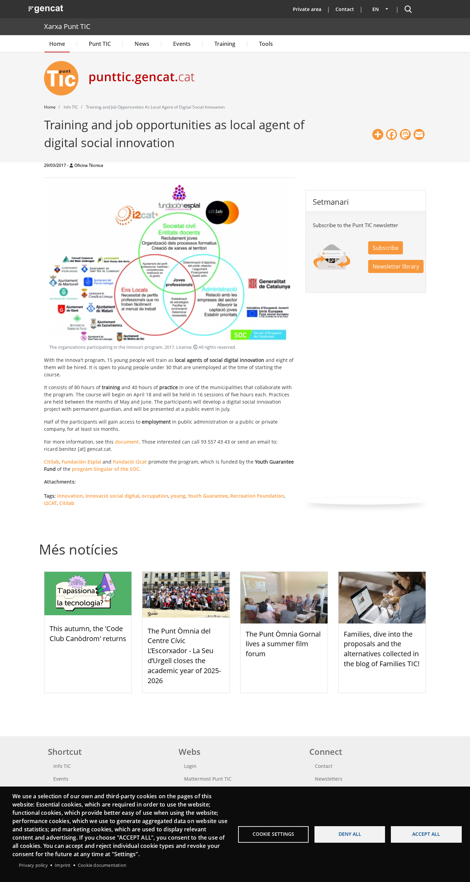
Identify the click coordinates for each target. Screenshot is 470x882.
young (178, 496)
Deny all (350, 834)
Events (182, 44)
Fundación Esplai (81, 461)
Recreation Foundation (257, 496)
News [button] (142, 44)
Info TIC (62, 766)
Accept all (426, 834)
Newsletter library (396, 266)
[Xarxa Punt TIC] (64, 78)
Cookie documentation (102, 865)
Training (224, 44)
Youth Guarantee (208, 496)
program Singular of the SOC (105, 469)
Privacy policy (33, 865)
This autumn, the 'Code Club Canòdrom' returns (88, 633)
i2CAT (50, 503)
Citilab (51, 461)
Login (190, 766)
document (127, 441)
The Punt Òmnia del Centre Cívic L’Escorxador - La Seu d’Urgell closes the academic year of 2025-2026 (184, 655)
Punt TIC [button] (100, 44)
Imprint (63, 865)
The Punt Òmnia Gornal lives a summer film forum (283, 644)
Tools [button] (266, 44)
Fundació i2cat (130, 461)
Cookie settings (273, 834)
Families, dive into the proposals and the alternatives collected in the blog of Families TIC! (381, 648)
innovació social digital (112, 496)
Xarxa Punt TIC (67, 26)
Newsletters (328, 778)
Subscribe (385, 248)
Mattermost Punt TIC (208, 778)
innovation (70, 496)
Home (57, 44)
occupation (155, 496)
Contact (344, 9)
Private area (307, 9)
